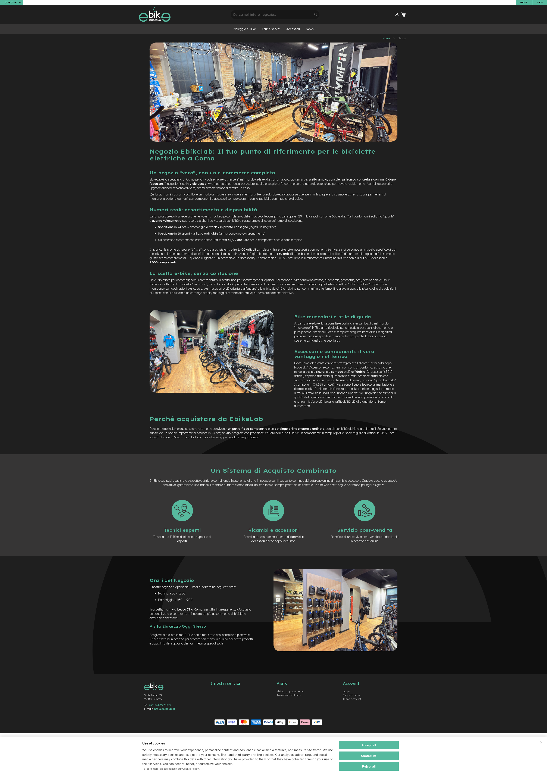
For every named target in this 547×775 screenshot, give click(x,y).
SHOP (540, 2)
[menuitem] (244, 29)
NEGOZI (524, 2)
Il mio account (352, 699)
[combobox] (275, 14)
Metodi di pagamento (290, 691)
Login (346, 691)
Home (387, 38)
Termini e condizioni (289, 695)
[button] (11, 2)
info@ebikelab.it (164, 708)
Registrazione (351, 695)
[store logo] (183, 14)
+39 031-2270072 (160, 705)
